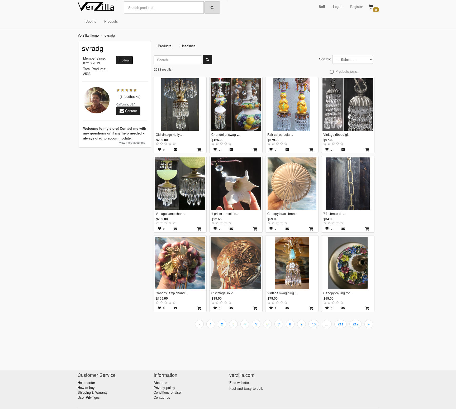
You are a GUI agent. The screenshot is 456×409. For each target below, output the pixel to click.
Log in (337, 6)
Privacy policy (164, 387)
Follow (124, 59)
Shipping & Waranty (93, 392)
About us (160, 382)
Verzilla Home (88, 35)
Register (356, 6)
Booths (91, 21)
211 (340, 323)
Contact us (162, 397)
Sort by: (325, 59)
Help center (86, 382)
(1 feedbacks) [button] (130, 96)
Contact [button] (130, 110)
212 (355, 323)
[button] (322, 6)
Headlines (188, 45)
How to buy (86, 387)
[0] (371, 6)
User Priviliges (89, 397)
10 (314, 323)
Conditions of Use (167, 392)
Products (111, 21)
